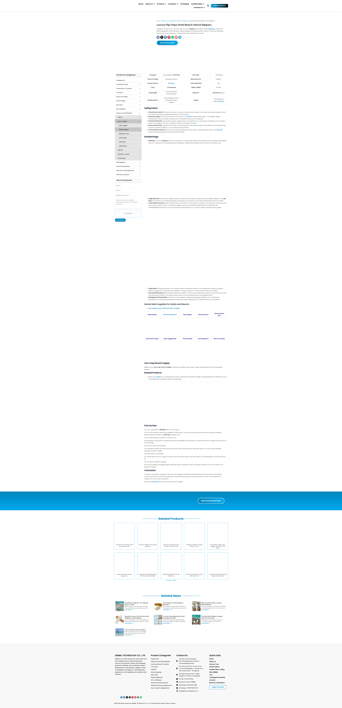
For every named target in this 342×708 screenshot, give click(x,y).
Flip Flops (211, 29)
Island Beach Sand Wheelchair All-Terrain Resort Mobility (148, 575)
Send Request (120, 220)
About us (149, 4)
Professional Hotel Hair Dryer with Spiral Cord (194, 575)
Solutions (172, 4)
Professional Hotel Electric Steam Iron (124, 575)
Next (174, 580)
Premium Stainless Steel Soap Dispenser (148, 545)
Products (160, 4)
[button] (208, 5)
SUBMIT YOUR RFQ (219, 6)
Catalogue (184, 4)
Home (140, 4)
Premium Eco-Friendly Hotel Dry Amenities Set (124, 545)
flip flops (195, 125)
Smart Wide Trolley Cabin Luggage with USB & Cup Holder (217, 546)
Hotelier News (196, 4)
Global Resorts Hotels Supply (160, 703)
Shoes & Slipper (182, 21)
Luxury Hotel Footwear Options (135, 630)
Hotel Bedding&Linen (170, 314)
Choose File (128, 213)
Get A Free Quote (167, 43)
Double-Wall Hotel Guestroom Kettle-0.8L (171, 575)
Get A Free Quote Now (211, 501)
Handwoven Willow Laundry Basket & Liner (194, 545)
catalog (158, 377)
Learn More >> (129, 609)
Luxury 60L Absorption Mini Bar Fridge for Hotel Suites (218, 575)
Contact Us (198, 7)
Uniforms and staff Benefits (169, 21)
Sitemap (173, 703)
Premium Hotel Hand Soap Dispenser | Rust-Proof (171, 545)
